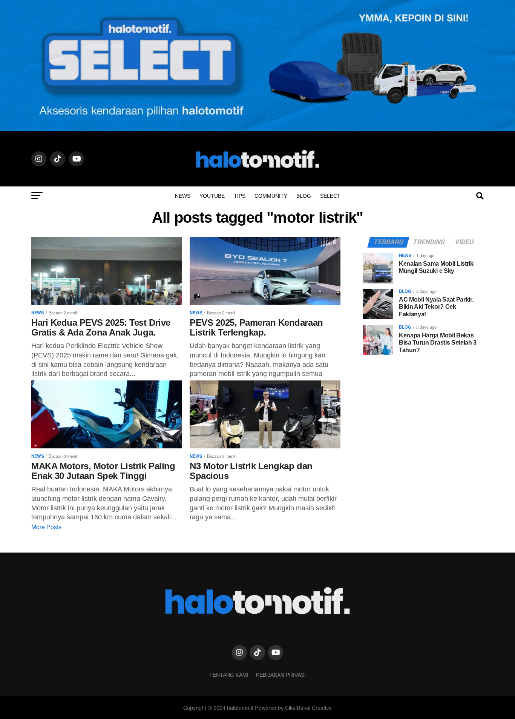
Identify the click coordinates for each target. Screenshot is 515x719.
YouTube (212, 196)
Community (270, 196)
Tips (239, 196)
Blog (303, 196)
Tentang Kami (228, 675)
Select (330, 196)
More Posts (46, 526)
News (182, 196)
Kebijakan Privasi (281, 675)
